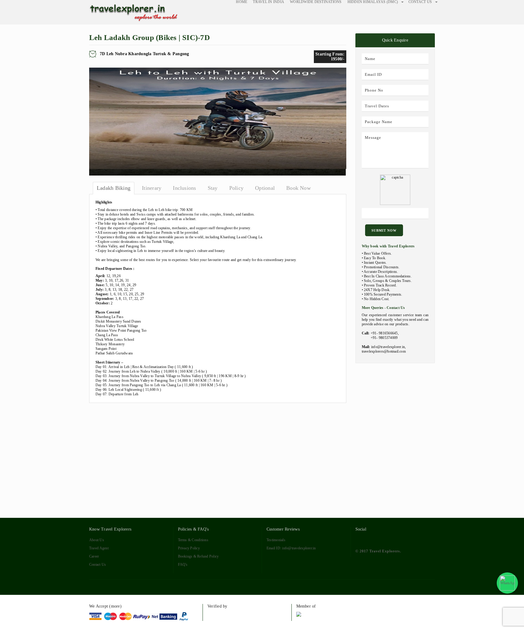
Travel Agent (99, 548)
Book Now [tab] (298, 188)
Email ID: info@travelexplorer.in (291, 548)
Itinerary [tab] (151, 188)
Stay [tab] (213, 188)
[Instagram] (403, 539)
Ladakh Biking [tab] (113, 188)
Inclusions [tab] (184, 188)
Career (94, 556)
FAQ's (183, 564)
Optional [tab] (265, 188)
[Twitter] (369, 539)
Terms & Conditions (193, 540)
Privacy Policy (189, 548)
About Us (96, 540)
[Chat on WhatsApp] (507, 583)
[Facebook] (358, 539)
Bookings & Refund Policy (198, 556)
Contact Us (97, 564)
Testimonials (276, 540)
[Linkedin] (381, 539)
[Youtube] (391, 539)
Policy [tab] (236, 188)
